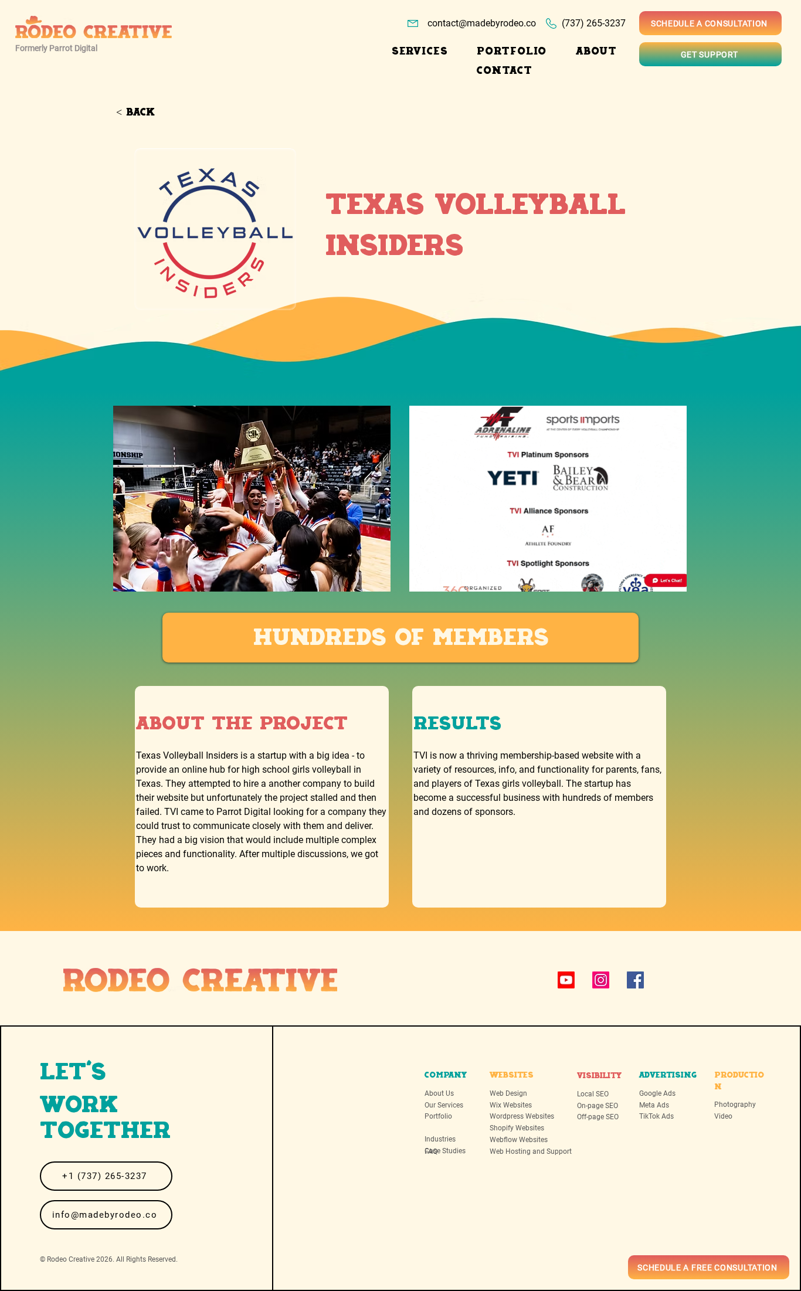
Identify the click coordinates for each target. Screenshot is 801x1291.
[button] (419, 51)
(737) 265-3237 (594, 23)
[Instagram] (600, 979)
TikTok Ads (656, 1116)
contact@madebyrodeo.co (481, 23)
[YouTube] (566, 979)
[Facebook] (635, 979)
